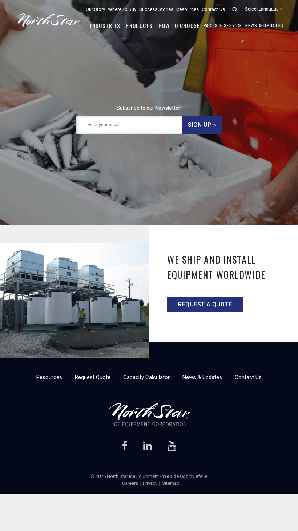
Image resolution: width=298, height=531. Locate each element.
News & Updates (264, 25)
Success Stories (156, 9)
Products (139, 25)
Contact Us (213, 9)
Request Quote (92, 377)
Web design (175, 476)
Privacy (150, 483)
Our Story (95, 9)
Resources (187, 9)
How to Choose (179, 25)
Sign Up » (202, 124)
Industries (105, 25)
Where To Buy (122, 9)
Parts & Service (223, 25)
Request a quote (205, 304)
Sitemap (171, 483)
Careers (130, 483)
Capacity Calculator (146, 377)
